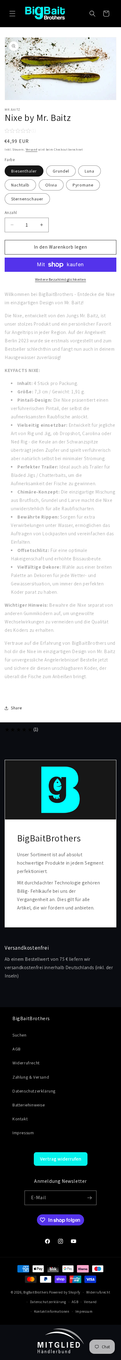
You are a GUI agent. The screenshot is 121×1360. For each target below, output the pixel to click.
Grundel (61, 171)
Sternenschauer (27, 199)
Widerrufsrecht (98, 1292)
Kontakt (20, 1119)
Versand (32, 150)
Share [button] (16, 708)
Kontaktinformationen (51, 1311)
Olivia (51, 185)
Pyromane (83, 185)
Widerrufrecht (26, 1063)
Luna (89, 171)
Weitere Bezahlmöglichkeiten (60, 279)
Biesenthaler (24, 171)
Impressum (23, 1132)
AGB (16, 1049)
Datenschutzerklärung (34, 1091)
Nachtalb (20, 185)
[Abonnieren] (89, 1198)
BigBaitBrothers (35, 1292)
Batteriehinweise (28, 1105)
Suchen (19, 1035)
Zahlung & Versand (30, 1077)
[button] (12, 13)
